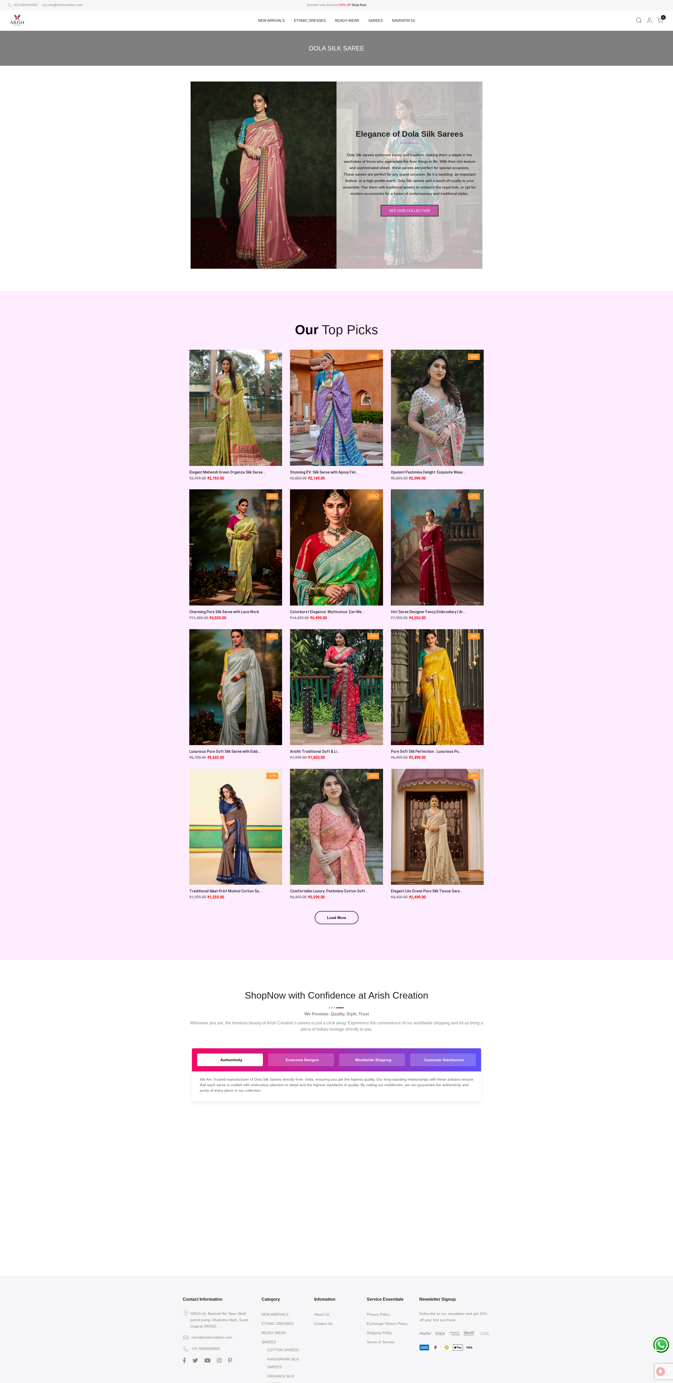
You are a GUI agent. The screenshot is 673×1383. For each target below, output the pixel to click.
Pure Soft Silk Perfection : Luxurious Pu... (426, 751)
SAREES (375, 20)
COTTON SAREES (282, 1350)
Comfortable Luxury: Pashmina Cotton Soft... (329, 891)
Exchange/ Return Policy (387, 1323)
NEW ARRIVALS (271, 20)
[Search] (638, 20)
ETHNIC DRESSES (310, 20)
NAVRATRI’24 (403, 20)
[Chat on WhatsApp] (661, 1345)
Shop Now (358, 5)
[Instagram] (220, 1360)
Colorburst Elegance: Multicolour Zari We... (327, 612)
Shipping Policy (379, 1333)
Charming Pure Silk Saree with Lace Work (224, 612)
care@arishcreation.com (64, 5)
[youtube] (208, 1360)
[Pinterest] (230, 1360)
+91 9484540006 (25, 5)
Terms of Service (381, 1342)
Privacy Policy (378, 1314)
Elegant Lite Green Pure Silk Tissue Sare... (427, 891)
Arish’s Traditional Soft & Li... (315, 751)
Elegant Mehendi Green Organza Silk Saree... (227, 472)
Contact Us (323, 1323)
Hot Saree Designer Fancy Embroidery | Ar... (428, 612)
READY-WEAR (347, 20)
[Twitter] (195, 1360)
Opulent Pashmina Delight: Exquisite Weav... (428, 472)
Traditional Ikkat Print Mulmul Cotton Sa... (225, 891)
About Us (321, 1314)
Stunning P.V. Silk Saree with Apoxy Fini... (324, 472)
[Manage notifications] (660, 1371)
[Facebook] (185, 1360)
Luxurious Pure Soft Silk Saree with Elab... (225, 751)
